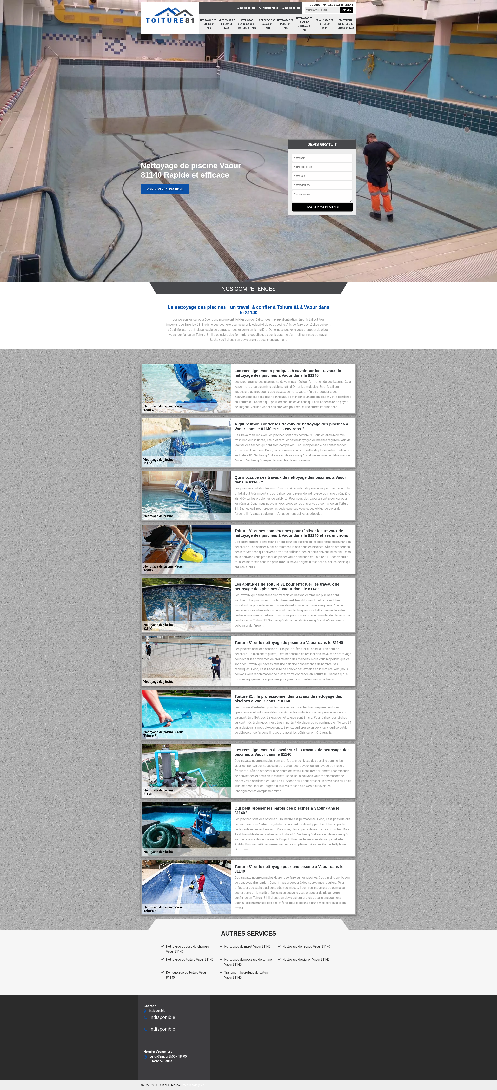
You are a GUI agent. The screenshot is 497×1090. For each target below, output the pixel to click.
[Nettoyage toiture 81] (170, 16)
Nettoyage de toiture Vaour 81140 (189, 959)
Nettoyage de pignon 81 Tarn (227, 24)
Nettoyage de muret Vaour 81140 (247, 946)
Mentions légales (193, 1085)
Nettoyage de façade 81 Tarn (267, 24)
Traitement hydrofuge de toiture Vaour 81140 (246, 975)
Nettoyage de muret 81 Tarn (285, 24)
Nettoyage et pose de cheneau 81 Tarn (304, 24)
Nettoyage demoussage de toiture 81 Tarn (247, 24)
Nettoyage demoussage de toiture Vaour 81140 (248, 962)
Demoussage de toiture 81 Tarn (324, 24)
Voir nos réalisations (165, 189)
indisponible (247, 7)
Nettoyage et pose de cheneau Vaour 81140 (187, 949)
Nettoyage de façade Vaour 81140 (306, 946)
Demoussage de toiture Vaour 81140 (186, 975)
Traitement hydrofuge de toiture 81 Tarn (345, 24)
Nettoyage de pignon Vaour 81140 (305, 959)
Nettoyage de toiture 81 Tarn (208, 24)
